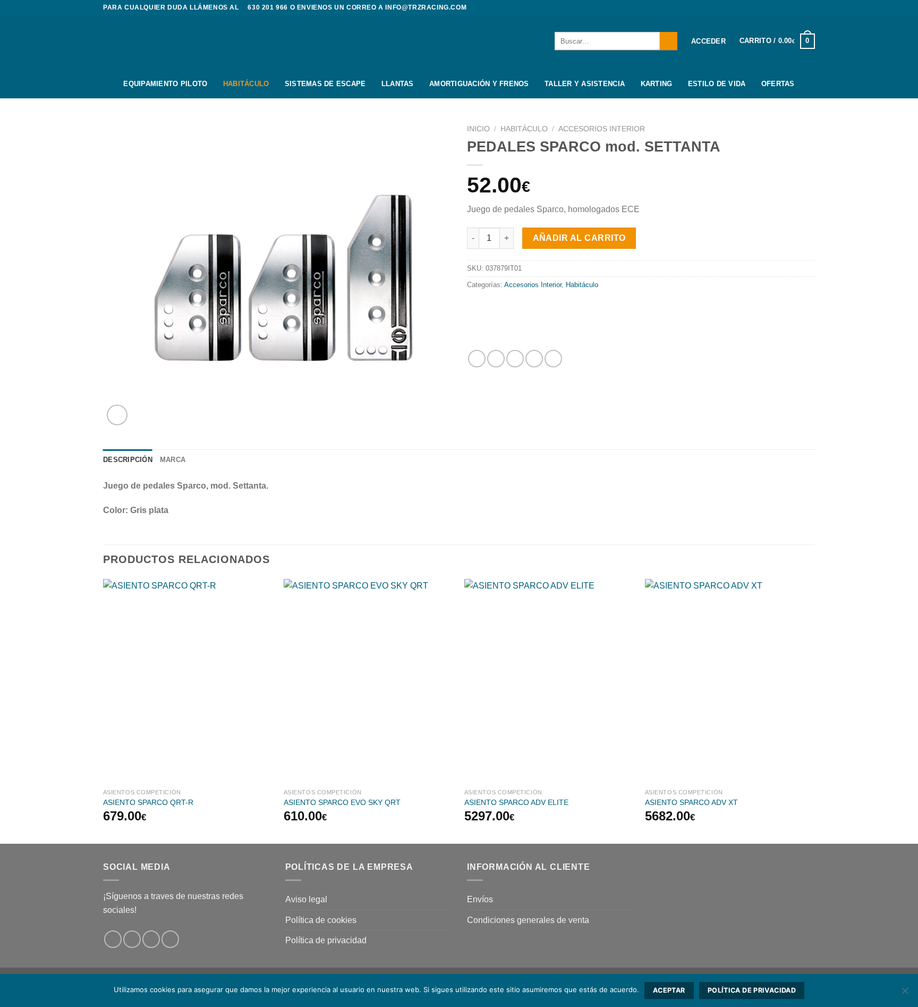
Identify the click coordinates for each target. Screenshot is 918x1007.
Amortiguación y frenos (479, 84)
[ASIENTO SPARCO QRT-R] (188, 681)
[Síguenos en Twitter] (809, 8)
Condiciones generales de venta (528, 920)
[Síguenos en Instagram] (799, 8)
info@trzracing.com (425, 7)
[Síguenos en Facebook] (789, 8)
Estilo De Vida (717, 84)
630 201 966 (268, 7)
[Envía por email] (515, 358)
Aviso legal (306, 899)
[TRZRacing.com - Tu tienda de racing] (156, 42)
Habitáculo (246, 84)
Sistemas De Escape (325, 84)
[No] (904, 993)
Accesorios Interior (601, 129)
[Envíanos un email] (170, 939)
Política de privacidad (326, 940)
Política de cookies (320, 920)
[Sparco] (540, 320)
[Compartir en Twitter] (496, 358)
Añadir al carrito (579, 237)
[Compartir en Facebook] (477, 358)
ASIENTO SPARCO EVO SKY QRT (342, 802)
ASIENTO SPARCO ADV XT (691, 802)
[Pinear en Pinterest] (534, 358)
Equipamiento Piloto (165, 84)
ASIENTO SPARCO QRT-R (148, 802)
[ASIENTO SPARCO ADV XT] (730, 681)
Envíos (480, 899)
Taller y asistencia (585, 84)
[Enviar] (668, 41)
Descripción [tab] (127, 460)
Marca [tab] (172, 460)
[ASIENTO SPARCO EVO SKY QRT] (369, 681)
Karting (657, 84)
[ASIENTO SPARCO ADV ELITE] (549, 681)
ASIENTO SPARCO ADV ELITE (516, 802)
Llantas (397, 84)
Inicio (478, 129)
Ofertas (778, 84)
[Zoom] (117, 415)
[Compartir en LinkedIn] (553, 358)
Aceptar (669, 990)
